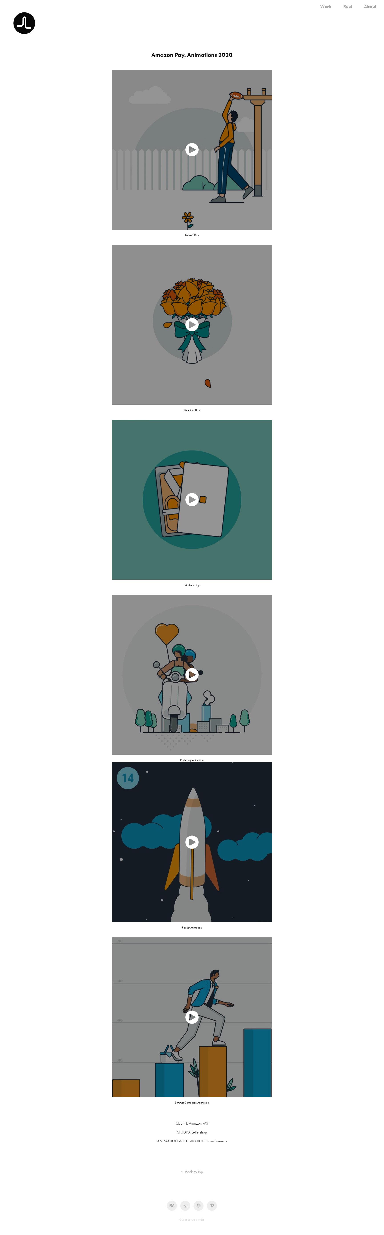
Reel (347, 6)
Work (325, 6)
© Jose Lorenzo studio (191, 1219)
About (370, 6)
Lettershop (199, 1132)
